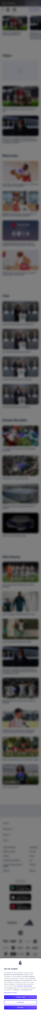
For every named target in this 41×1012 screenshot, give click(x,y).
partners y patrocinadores (25, 986)
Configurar (20, 1002)
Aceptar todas (20, 997)
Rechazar (20, 1007)
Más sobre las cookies (10, 992)
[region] (20, 985)
